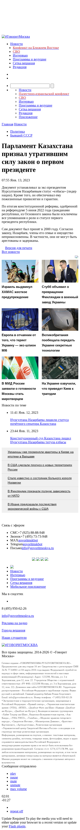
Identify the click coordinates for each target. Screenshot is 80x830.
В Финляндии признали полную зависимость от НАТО (39, 493)
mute (13, 781)
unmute (15, 785)
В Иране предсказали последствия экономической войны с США (32, 506)
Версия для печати (18, 248)
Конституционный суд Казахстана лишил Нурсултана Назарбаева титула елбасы (40, 440)
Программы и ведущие (29, 59)
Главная (7, 124)
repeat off (16, 811)
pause (14, 777)
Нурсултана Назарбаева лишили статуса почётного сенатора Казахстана (39, 422)
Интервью (20, 55)
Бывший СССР (21, 135)
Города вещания (13, 630)
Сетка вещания (24, 63)
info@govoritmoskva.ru (38, 548)
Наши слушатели (14, 637)
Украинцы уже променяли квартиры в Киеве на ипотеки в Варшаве (41, 454)
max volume (18, 789)
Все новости (11, 252)
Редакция (19, 67)
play (13, 773)
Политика (17, 131)
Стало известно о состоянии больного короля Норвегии (40, 480)
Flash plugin (17, 826)
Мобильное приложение (28, 586)
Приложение (28, 117)
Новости (16, 44)
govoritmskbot (28, 540)
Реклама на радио (14, 623)
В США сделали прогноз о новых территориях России (40, 467)
